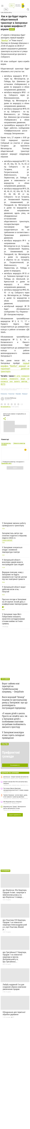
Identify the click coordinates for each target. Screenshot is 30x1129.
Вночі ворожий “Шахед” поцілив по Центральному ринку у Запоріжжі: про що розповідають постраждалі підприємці (15, 702)
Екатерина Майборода (10, 398)
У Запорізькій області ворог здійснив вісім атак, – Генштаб (14, 589)
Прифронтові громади (11, 754)
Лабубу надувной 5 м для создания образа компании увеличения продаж (14, 986)
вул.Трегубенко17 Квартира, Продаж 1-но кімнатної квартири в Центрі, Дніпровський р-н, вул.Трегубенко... (14, 957)
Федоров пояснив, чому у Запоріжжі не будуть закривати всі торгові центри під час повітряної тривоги (14, 575)
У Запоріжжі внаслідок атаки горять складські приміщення (13, 735)
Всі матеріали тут (15, 765)
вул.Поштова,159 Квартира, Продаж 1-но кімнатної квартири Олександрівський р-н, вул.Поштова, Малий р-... (15, 925)
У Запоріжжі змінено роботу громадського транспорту (14, 524)
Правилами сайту (6, 463)
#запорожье (4, 394)
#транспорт (11, 394)
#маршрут (25, 394)
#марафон (18, 394)
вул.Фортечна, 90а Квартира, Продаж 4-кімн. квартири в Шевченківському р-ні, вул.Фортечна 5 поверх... (15, 893)
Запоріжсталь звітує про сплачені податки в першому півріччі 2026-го (14, 535)
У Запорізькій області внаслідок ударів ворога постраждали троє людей (13, 562)
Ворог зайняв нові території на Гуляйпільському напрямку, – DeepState (13, 687)
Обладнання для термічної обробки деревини (14, 1013)
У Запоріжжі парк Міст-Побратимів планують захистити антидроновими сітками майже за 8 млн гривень (13, 619)
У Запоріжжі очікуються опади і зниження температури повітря (12, 549)
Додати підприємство (15, 815)
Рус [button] (6, 9)
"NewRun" (4, 40)
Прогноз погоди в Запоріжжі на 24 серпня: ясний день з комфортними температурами (15, 601)
